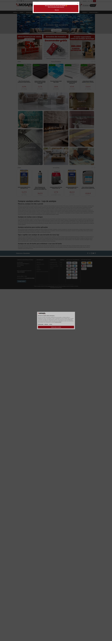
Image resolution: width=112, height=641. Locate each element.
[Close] (77, 3)
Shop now (57, 10)
